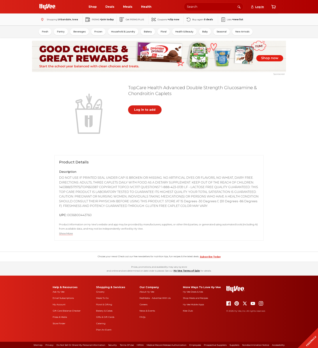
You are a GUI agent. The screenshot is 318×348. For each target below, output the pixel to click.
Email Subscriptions (63, 298)
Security (112, 345)
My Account (59, 304)
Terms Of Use (127, 345)
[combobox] (213, 7)
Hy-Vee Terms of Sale (187, 270)
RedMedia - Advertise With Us (155, 298)
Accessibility (278, 345)
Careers (143, 304)
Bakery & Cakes (104, 310)
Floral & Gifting (104, 304)
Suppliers (234, 345)
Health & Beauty (184, 31)
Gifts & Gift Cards (105, 317)
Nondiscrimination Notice (255, 345)
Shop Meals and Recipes (195, 298)
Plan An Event (104, 329)
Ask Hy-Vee (58, 291)
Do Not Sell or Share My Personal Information (80, 345)
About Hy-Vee (146, 291)
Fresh (45, 31)
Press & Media (60, 317)
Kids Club (188, 310)
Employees (195, 345)
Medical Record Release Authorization (166, 345)
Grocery (100, 291)
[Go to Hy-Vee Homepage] (47, 7)
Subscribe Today (210, 256)
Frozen (98, 31)
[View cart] (273, 7)
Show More (66, 233)
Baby (205, 31)
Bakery (148, 31)
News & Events (147, 310)
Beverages (79, 31)
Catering (100, 323)
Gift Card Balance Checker (67, 310)
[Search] (239, 7)
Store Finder (59, 323)
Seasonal (222, 31)
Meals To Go (102, 298)
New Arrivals (242, 31)
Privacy (49, 345)
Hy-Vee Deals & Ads (193, 291)
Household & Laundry (123, 31)
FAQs (142, 317)
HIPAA (140, 345)
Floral (164, 31)
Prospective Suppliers (215, 345)
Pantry (61, 31)
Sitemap (38, 345)
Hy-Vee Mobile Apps (193, 304)
